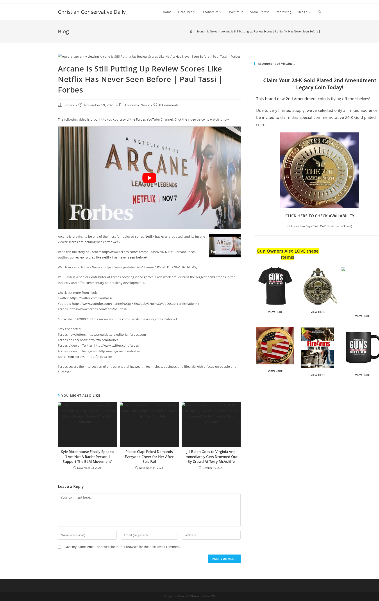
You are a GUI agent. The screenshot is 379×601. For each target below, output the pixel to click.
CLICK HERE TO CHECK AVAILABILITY (319, 215)
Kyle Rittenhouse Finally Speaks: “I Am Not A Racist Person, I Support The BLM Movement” (87, 456)
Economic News (137, 105)
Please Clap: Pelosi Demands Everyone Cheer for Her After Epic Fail (149, 456)
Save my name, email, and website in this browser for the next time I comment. (122, 547)
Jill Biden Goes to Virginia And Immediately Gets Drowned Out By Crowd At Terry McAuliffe (211, 456)
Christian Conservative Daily (92, 11)
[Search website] (319, 12)
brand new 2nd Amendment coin (295, 98)
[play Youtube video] (149, 178)
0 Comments (169, 105)
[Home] (191, 31)
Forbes (69, 105)
